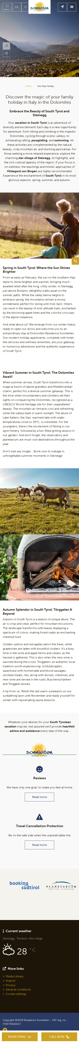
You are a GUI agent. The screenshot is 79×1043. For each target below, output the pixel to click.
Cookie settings (16, 994)
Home (28, 86)
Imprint (10, 980)
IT (25, 7)
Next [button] (6, 60)
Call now (56, 1036)
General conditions (18, 989)
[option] (39, 38)
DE (17, 7)
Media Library (15, 976)
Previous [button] (6, 68)
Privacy (10, 985)
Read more (39, 797)
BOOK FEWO (17, 1036)
